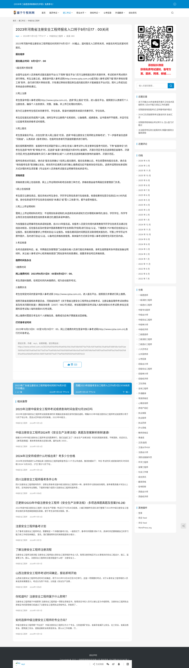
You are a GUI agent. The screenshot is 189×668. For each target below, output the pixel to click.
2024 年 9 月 (144, 239)
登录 (140, 513)
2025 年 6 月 (144, 195)
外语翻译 (119, 13)
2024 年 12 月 (144, 224)
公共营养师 (143, 354)
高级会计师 (143, 491)
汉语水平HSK (144, 447)
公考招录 (107, 13)
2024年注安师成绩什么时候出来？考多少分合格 (45, 456)
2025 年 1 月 (144, 220)
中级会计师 (143, 314)
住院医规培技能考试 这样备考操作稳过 (155, 109)
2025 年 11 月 (144, 170)
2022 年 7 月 (144, 278)
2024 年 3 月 (144, 249)
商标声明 (93, 655)
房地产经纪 (143, 408)
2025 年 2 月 (144, 215)
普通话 (141, 437)
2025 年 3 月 (144, 210)
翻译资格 (142, 482)
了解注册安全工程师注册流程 (34, 549)
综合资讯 (133, 13)
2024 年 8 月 (144, 244)
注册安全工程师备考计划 (31, 526)
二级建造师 (143, 334)
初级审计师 (143, 373)
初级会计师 (143, 364)
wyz (17, 36)
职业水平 (80, 13)
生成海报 (99, 664)
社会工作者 (143, 472)
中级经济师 (143, 329)
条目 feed (142, 518)
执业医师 (142, 418)
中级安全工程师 (56, 36)
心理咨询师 (143, 403)
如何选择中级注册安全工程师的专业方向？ (42, 620)
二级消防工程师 (145, 339)
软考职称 (142, 486)
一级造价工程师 (145, 305)
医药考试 (53, 13)
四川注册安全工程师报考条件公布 (36, 479)
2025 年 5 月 (144, 200)
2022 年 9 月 (144, 269)
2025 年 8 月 (144, 185)
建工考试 (67, 13)
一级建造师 (143, 295)
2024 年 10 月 (144, 234)
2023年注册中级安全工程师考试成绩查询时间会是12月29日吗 (54, 409)
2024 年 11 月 (144, 229)
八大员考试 (143, 349)
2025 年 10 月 (144, 175)
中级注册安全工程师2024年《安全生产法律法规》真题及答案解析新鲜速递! (62, 432)
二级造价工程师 (145, 344)
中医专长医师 (144, 310)
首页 (44, 13)
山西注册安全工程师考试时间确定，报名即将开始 (46, 573)
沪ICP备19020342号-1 (119, 659)
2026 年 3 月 (144, 165)
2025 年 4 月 (144, 205)
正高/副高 (142, 442)
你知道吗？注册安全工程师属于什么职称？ (42, 596)
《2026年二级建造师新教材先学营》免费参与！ (33, 4)
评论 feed (142, 523)
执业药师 (142, 423)
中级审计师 (143, 324)
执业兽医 (142, 413)
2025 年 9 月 (144, 180)
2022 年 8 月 (144, 274)
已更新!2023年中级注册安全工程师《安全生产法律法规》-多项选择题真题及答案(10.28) (70, 503)
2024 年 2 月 (144, 254)
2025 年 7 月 (144, 190)
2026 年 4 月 (144, 160)
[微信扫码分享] (107, 664)
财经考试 (94, 13)
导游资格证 (143, 398)
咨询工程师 (143, 388)
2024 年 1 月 (144, 259)
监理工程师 (143, 467)
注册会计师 (143, 452)
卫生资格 (142, 383)
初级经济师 (143, 378)
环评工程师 (143, 462)
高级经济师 (143, 496)
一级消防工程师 (145, 300)
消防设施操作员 (145, 457)
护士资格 (142, 427)
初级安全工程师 (145, 369)
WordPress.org (145, 527)
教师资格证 (143, 432)
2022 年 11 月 (144, 264)
